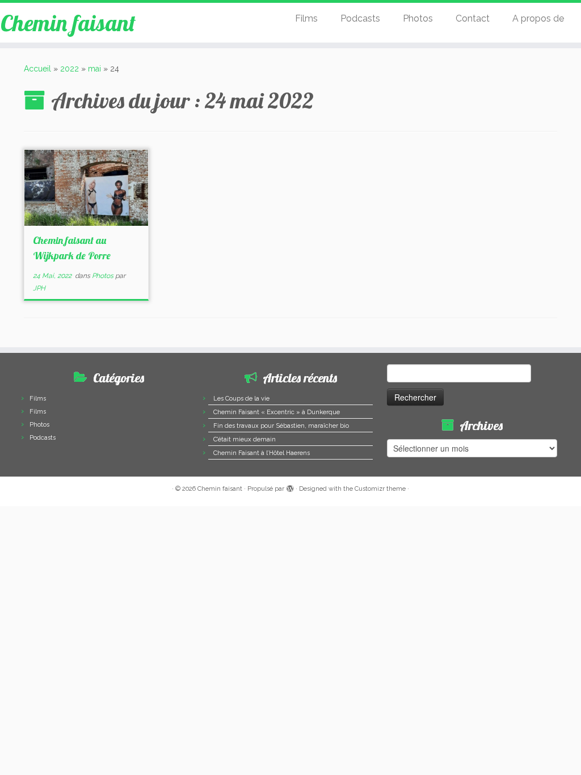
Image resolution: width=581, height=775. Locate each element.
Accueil (37, 68)
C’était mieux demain (244, 439)
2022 (69, 68)
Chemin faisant (68, 22)
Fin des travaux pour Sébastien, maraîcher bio (281, 425)
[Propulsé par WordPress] (290, 487)
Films (306, 18)
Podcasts (360, 18)
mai (94, 68)
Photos (418, 18)
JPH (39, 288)
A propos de (538, 18)
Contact (473, 18)
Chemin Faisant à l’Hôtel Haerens (261, 453)
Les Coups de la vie (241, 398)
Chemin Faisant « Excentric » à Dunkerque (276, 412)
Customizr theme (380, 488)
